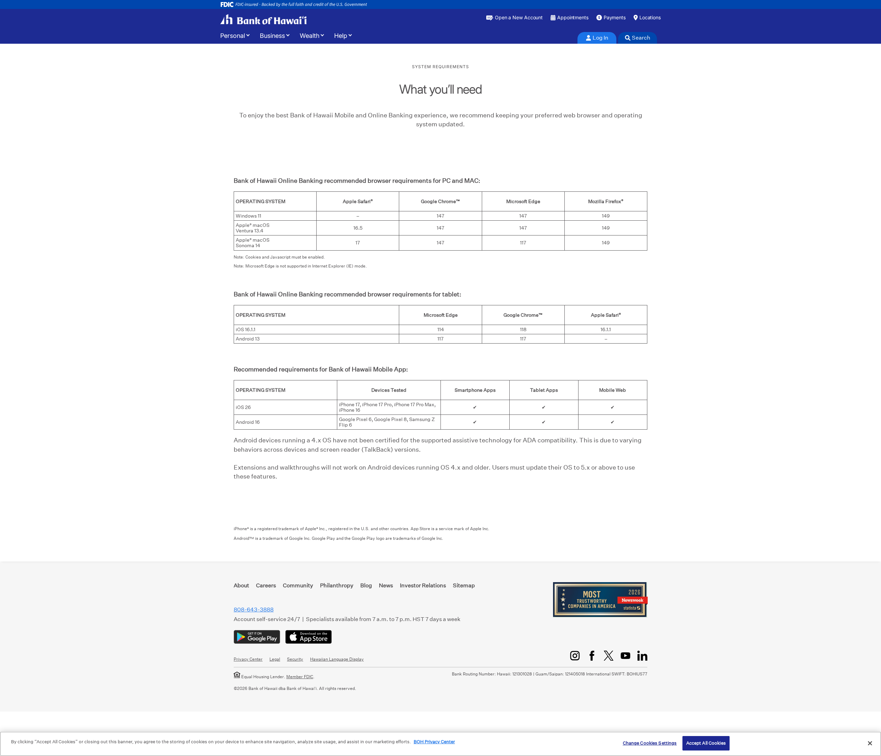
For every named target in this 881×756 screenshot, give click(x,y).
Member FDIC (299, 677)
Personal (232, 35)
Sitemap (464, 585)
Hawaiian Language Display (337, 659)
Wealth (309, 35)
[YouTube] (625, 656)
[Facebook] (592, 656)
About (241, 585)
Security (295, 659)
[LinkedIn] (642, 656)
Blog (366, 585)
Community (298, 585)
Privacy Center (248, 659)
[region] (440, 744)
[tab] (596, 38)
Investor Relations (423, 585)
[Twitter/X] (609, 656)
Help (340, 35)
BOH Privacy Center (434, 742)
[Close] (870, 743)
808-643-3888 (254, 609)
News (386, 585)
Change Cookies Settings (650, 743)
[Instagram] (575, 656)
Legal (274, 659)
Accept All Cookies (706, 743)
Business (272, 35)
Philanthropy (336, 585)
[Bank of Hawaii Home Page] (263, 19)
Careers (266, 585)
